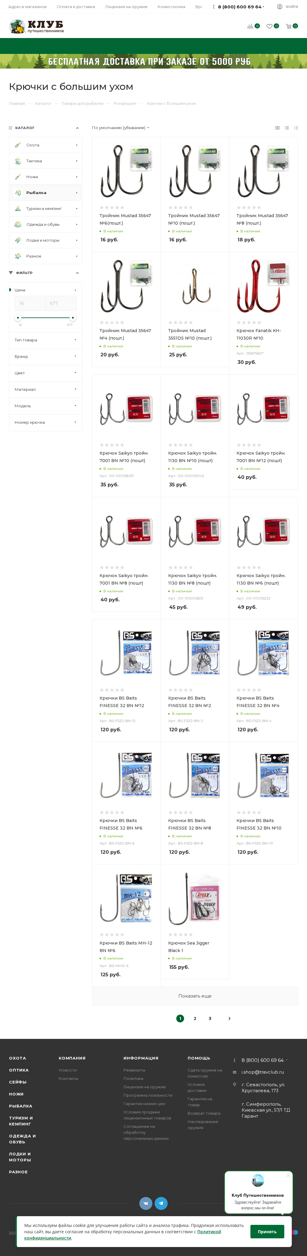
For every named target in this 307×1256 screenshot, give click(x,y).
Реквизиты (134, 1070)
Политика (133, 1078)
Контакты (68, 1078)
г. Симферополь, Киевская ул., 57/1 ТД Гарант (266, 1110)
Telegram (161, 1203)
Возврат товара (204, 1113)
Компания (72, 1058)
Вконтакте (145, 1203)
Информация (141, 1058)
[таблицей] (296, 128)
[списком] (287, 128)
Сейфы (18, 1082)
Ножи (16, 1094)
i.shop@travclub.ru (263, 1072)
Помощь (199, 1058)
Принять (267, 1231)
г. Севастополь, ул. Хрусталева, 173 (263, 1087)
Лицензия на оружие (145, 1086)
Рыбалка (20, 1106)
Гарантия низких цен (144, 1103)
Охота (17, 1058)
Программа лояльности (148, 1095)
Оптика (19, 1070)
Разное (18, 1171)
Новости (68, 1070)
